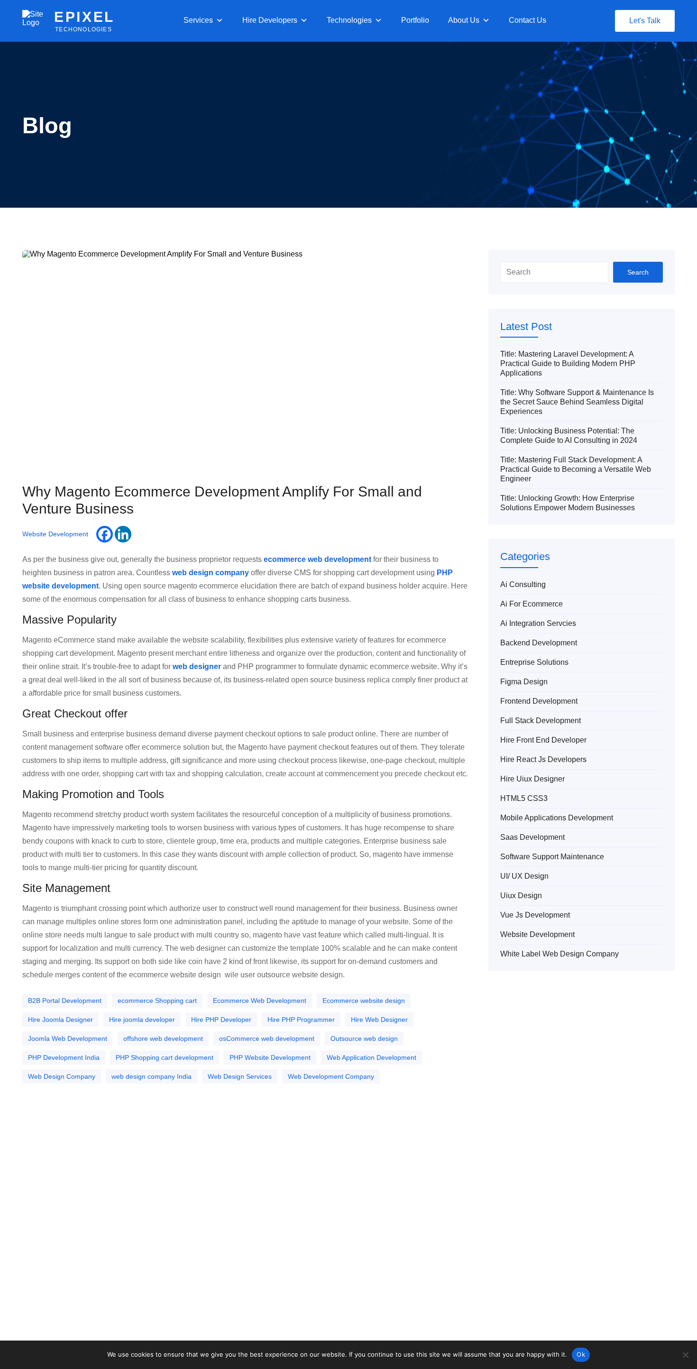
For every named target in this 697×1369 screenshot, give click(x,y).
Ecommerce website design (363, 1000)
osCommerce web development (266, 1038)
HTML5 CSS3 (524, 798)
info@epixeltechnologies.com (75, 1286)
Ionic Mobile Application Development (604, 1265)
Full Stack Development (540, 721)
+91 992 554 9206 (59, 1251)
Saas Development (532, 837)
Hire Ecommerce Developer (428, 1265)
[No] (685, 1355)
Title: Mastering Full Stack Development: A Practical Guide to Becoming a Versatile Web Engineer (575, 469)
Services (198, 20)
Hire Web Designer (379, 1019)
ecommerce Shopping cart (157, 1000)
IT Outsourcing (271, 1265)
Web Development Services (290, 1219)
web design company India (151, 1076)
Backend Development (538, 643)
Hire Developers (269, 20)
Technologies (349, 20)
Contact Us (527, 20)
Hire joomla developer (142, 1019)
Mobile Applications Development (556, 818)
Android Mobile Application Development (608, 1204)
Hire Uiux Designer (532, 779)
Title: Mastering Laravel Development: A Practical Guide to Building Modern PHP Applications (567, 363)
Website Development (55, 534)
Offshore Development (283, 1295)
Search (638, 272)
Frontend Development (539, 701)
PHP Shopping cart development (164, 1057)
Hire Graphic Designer (420, 1295)
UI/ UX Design (524, 876)
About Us (463, 20)
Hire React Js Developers (543, 759)
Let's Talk (644, 21)
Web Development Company (331, 1076)
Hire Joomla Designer (60, 1019)
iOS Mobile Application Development (602, 1280)
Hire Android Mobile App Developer (439, 1204)
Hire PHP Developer (221, 1019)
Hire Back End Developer (425, 1235)
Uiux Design (521, 895)
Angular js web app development (597, 1219)
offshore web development (163, 1038)
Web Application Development (371, 1057)
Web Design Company (61, 1076)
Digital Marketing (274, 1280)
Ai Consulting (523, 584)
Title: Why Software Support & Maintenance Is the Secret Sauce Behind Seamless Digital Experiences (577, 401)
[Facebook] (104, 534)
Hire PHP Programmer (301, 1019)
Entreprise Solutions (534, 662)
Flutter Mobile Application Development (606, 1250)
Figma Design (524, 682)
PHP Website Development (270, 1057)
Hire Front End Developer (543, 740)
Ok (581, 1354)
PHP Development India (64, 1057)
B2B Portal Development (64, 1000)
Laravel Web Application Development (605, 1295)
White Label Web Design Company (559, 954)
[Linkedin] (123, 534)
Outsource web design (364, 1038)
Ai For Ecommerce (531, 604)
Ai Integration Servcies (538, 623)
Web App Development (283, 1235)
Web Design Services (240, 1076)
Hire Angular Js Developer (426, 1219)
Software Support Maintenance (552, 857)
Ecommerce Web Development (259, 1000)
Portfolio (415, 20)
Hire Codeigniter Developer (428, 1250)
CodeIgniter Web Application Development (611, 1235)
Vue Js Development (535, 915)
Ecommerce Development (288, 1250)
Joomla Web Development (67, 1038)
